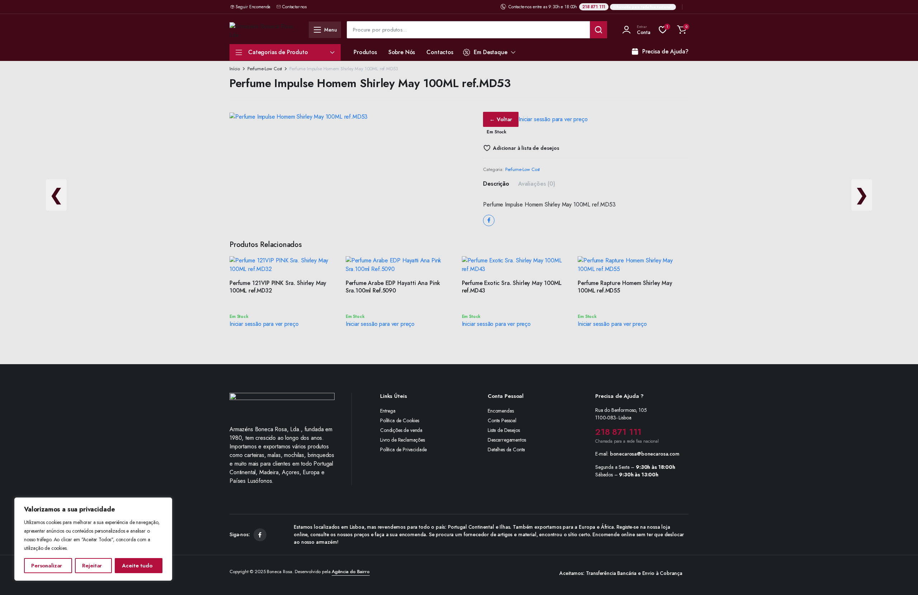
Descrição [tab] (496, 184)
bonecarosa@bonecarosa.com (645, 453)
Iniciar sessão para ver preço (553, 119)
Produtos (365, 52)
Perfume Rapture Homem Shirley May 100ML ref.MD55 (625, 287)
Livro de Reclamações (402, 439)
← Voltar (500, 119)
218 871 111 (593, 7)
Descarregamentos (507, 439)
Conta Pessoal (502, 420)
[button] (681, 30)
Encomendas (501, 410)
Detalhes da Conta (506, 449)
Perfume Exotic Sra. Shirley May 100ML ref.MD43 (512, 287)
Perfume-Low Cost (264, 68)
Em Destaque (490, 52)
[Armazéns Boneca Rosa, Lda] (265, 29)
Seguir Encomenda (253, 7)
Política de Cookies (399, 420)
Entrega (388, 410)
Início (235, 68)
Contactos (439, 52)
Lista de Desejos (504, 430)
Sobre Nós (401, 52)
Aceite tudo (137, 566)
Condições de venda (401, 430)
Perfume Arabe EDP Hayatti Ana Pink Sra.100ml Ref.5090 (393, 287)
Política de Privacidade (403, 449)
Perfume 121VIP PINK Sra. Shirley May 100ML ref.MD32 (278, 287)
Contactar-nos (294, 7)
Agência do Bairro (350, 571)
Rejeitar (92, 566)
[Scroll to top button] (902, 579)
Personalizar (46, 566)
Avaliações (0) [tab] (536, 184)
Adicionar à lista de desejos (526, 148)
